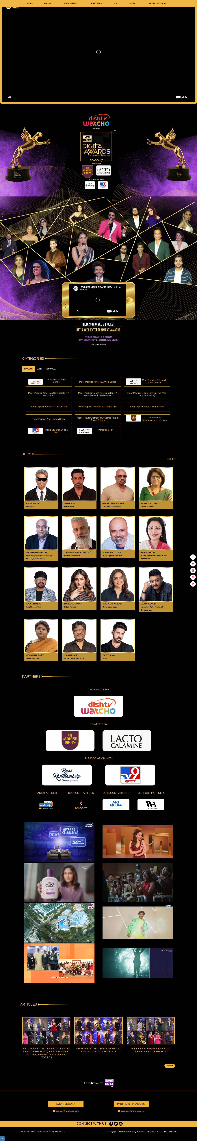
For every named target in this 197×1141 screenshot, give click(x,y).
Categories (70, 3)
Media (132, 3)
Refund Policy (59, 1131)
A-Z (169, 459)
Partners (96, 3)
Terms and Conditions (29, 1131)
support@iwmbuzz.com (67, 1111)
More (168, 1066)
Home (30, 3)
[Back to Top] (2, 1138)
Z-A (173, 459)
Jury (116, 3)
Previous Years (157, 3)
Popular (28, 369)
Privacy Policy (46, 1131)
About (47, 3)
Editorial (51, 369)
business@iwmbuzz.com (132, 1111)
